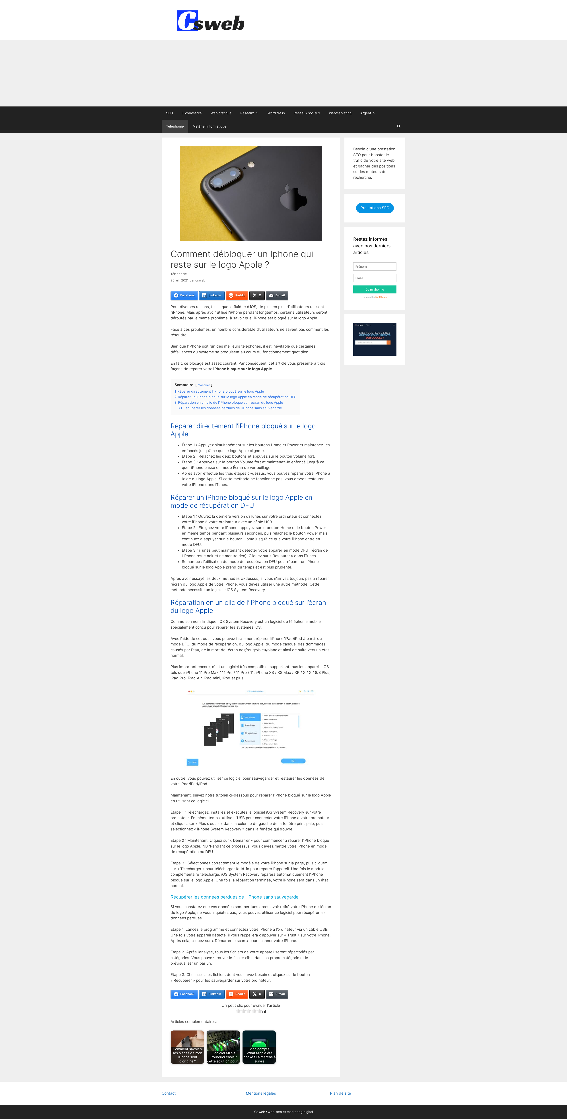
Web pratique (221, 113)
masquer (204, 385)
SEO (169, 113)
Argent (365, 113)
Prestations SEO (375, 208)
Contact (169, 1093)
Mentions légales (261, 1093)
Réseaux (247, 113)
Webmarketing (340, 113)
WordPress (276, 113)
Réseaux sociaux (307, 113)
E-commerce (192, 113)
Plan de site (340, 1093)
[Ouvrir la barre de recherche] (398, 126)
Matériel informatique (209, 126)
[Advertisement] (283, 73)
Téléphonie (175, 126)
